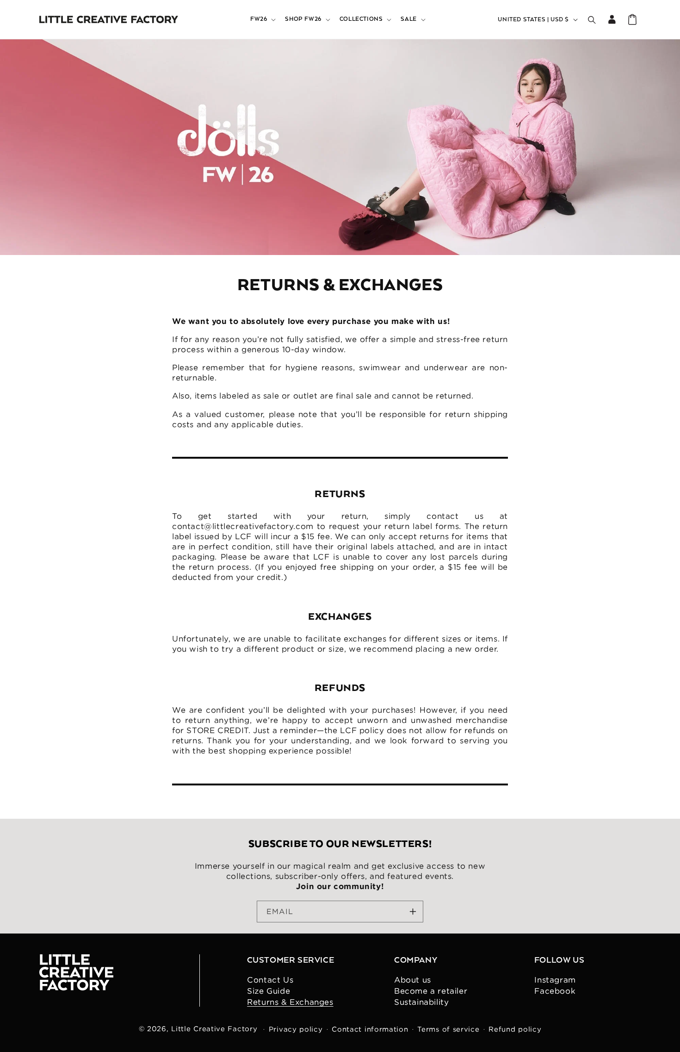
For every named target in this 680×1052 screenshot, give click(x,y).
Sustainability (421, 1002)
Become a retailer (430, 991)
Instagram (554, 980)
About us (412, 980)
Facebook (554, 991)
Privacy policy (296, 1029)
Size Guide (268, 991)
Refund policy (514, 1029)
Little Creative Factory (214, 1029)
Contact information (370, 1029)
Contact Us (270, 980)
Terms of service (448, 1029)
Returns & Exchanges (290, 1002)
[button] (262, 19)
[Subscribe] (412, 911)
